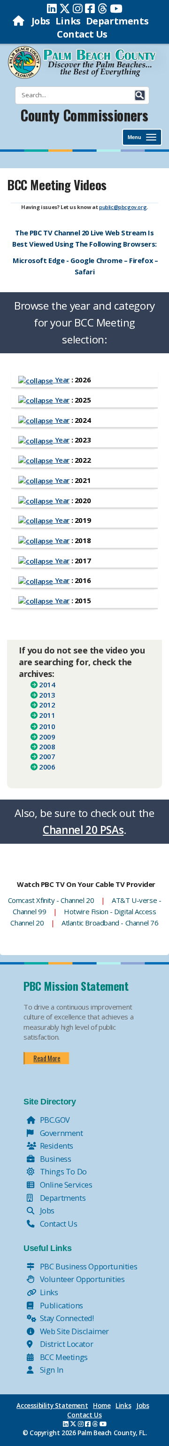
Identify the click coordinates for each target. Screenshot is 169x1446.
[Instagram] (78, 8)
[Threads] (103, 8)
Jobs (40, 21)
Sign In (50, 1369)
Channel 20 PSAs (83, 830)
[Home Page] (19, 21)
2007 (47, 756)
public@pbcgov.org (122, 206)
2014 (47, 684)
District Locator (65, 1343)
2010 (47, 726)
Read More (46, 1058)
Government (60, 1132)
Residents (55, 1145)
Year (61, 379)
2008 (47, 746)
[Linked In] (52, 8)
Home (101, 1405)
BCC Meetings (63, 1357)
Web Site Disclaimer (73, 1331)
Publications (60, 1305)
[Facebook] (90, 8)
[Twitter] (64, 8)
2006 (47, 766)
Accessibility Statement (52, 1405)
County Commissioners (84, 114)
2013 (47, 695)
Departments (117, 21)
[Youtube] (116, 8)
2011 (47, 715)
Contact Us (82, 34)
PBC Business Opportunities (87, 1266)
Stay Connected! (66, 1318)
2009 (47, 736)
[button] (140, 95)
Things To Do (62, 1171)
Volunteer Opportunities (81, 1279)
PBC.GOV (54, 1119)
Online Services (65, 1184)
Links (68, 21)
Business (54, 1158)
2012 (47, 704)
